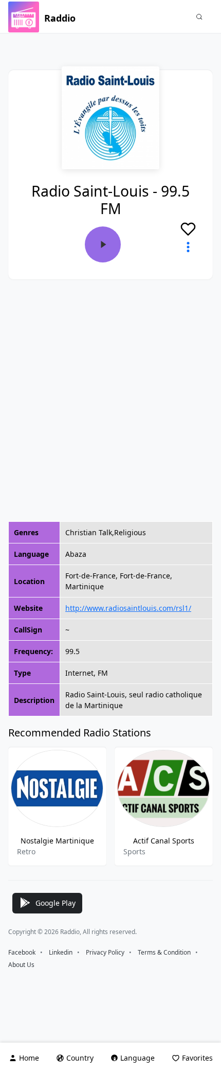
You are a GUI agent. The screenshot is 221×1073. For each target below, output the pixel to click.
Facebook (21, 952)
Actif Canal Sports (163, 841)
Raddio (60, 18)
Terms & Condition (164, 952)
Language (137, 1058)
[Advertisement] (110, 400)
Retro (26, 851)
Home (29, 1058)
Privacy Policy (105, 952)
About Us (21, 964)
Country (80, 1058)
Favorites (197, 1058)
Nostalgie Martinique (57, 841)
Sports (134, 851)
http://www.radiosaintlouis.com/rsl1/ (128, 608)
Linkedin (60, 952)
